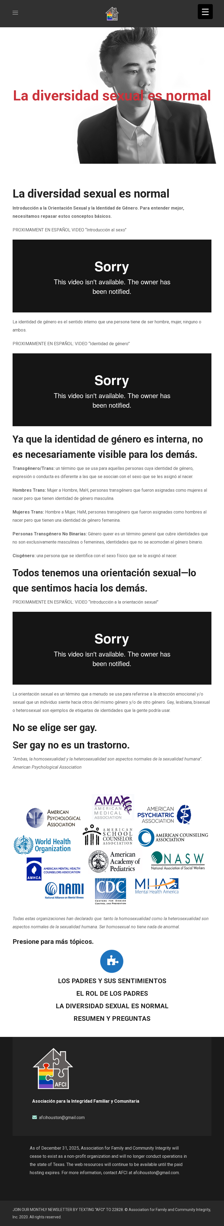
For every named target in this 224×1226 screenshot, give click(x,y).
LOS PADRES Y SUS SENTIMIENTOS (112, 981)
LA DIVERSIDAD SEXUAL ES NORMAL (112, 1006)
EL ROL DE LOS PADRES (112, 993)
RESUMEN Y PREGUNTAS (112, 1018)
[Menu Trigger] (205, 11)
